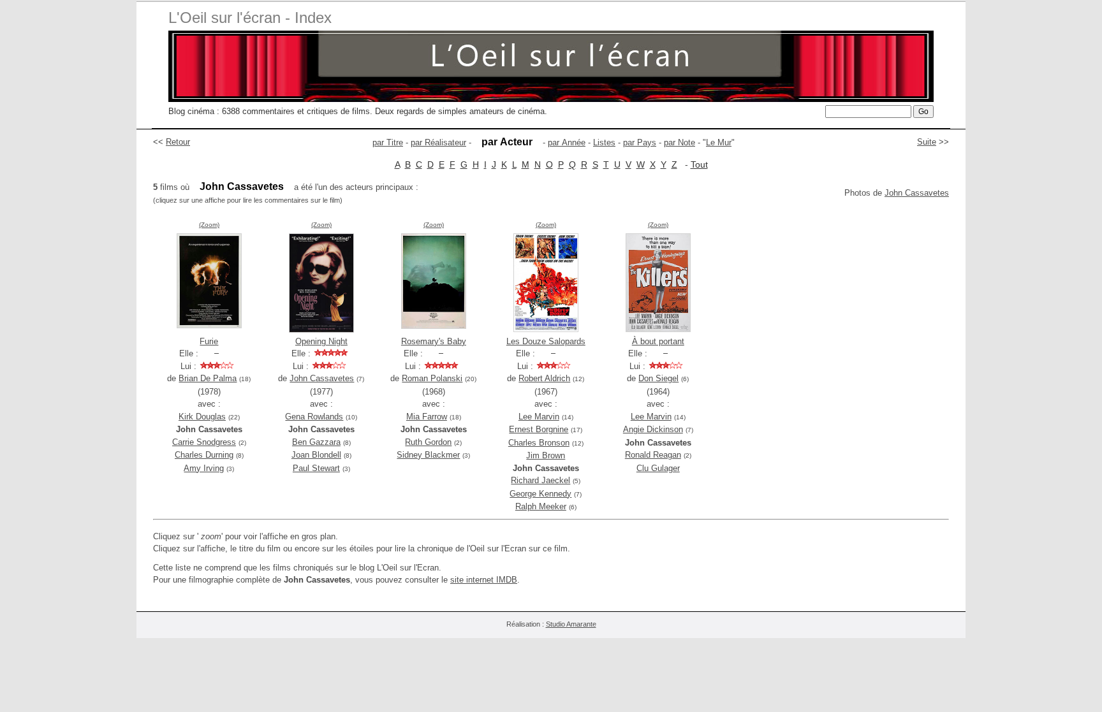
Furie (209, 341)
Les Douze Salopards (545, 341)
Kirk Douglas (202, 416)
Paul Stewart (316, 468)
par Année (566, 142)
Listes (604, 142)
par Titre (387, 142)
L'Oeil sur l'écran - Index (250, 17)
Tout (699, 164)
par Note (679, 142)
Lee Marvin (538, 416)
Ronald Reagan (653, 455)
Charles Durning (204, 455)
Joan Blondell (316, 455)
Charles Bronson (538, 442)
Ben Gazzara (316, 442)
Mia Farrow (426, 416)
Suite (926, 142)
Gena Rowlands (314, 416)
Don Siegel (658, 378)
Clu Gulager (658, 468)
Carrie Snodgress (204, 442)
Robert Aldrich (544, 378)
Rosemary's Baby (433, 341)
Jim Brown (545, 455)
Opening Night (321, 341)
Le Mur (718, 142)
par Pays (639, 142)
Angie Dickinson (653, 429)
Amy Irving (204, 468)
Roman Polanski (432, 378)
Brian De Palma (208, 378)
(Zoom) (209, 224)
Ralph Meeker (540, 506)
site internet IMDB (483, 580)
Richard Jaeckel (540, 480)
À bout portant (658, 341)
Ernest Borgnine (538, 429)
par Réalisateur (438, 142)
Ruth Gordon (428, 442)
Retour (178, 142)
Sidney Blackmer (428, 455)
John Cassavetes (917, 193)
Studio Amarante (571, 624)
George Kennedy (540, 493)
